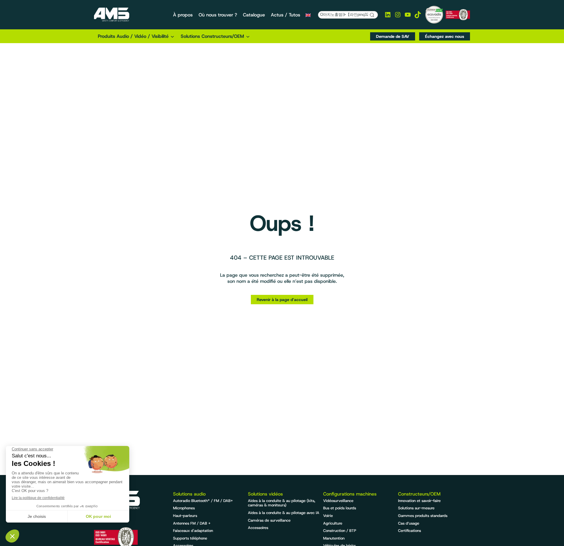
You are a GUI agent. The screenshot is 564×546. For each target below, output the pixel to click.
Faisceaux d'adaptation (193, 530)
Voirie (328, 515)
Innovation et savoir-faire (419, 500)
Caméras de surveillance (269, 520)
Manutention (334, 538)
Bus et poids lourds (339, 508)
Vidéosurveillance (338, 500)
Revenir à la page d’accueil (282, 299)
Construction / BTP (339, 530)
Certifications (409, 530)
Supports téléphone (190, 538)
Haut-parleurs (185, 515)
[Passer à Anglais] (308, 15)
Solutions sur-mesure (416, 508)
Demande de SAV (392, 36)
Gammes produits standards (422, 515)
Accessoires (258, 527)
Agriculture (332, 523)
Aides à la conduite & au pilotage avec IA (283, 512)
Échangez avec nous (444, 36)
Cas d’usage (408, 523)
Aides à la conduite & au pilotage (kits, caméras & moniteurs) (281, 503)
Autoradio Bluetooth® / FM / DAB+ (203, 500)
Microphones (184, 508)
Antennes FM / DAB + (192, 523)
